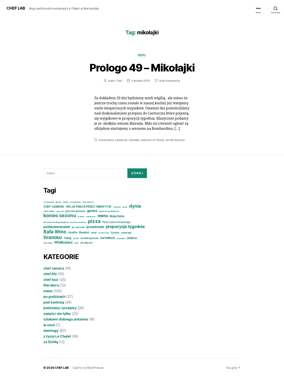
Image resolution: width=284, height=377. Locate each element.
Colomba (116, 207)
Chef (119, 80)
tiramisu (52, 237)
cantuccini (121, 140)
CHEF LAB (16, 8)
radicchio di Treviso (152, 140)
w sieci (49, 325)
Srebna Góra (103, 233)
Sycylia (115, 232)
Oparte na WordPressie (88, 367)
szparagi (126, 232)
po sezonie (78, 227)
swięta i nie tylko (57, 314)
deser (125, 207)
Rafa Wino (54, 232)
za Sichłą (50, 342)
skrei (94, 232)
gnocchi (59, 211)
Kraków (81, 217)
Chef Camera (88, 202)
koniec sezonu (59, 215)
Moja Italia (117, 216)
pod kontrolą (53, 302)
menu (142, 55)
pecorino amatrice (78, 222)
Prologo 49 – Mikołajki (142, 67)
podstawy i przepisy (60, 308)
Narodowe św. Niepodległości (56, 222)
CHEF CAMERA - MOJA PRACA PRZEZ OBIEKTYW (77, 206)
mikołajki (134, 140)
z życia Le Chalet (57, 336)
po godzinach (54, 297)
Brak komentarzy (169, 80)
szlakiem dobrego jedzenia (65, 319)
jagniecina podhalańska (109, 211)
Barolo (58, 202)
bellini (65, 202)
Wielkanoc (63, 242)
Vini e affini (48, 243)
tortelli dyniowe (175, 140)
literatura (51, 285)
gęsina (92, 211)
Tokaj (67, 238)
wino (76, 243)
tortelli (76, 238)
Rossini (84, 232)
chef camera (53, 268)
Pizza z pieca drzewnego (116, 222)
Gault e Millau (49, 211)
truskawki (120, 238)
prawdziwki (95, 227)
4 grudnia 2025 (140, 80)
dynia (135, 206)
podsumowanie (56, 227)
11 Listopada (48, 202)
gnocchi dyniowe (75, 211)
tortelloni (107, 238)
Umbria (132, 238)
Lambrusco (91, 217)
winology (51, 331)
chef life (50, 274)
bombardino (106, 140)
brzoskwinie (75, 202)
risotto (72, 232)
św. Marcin (86, 242)
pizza (94, 221)
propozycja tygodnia (125, 226)
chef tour (51, 280)
